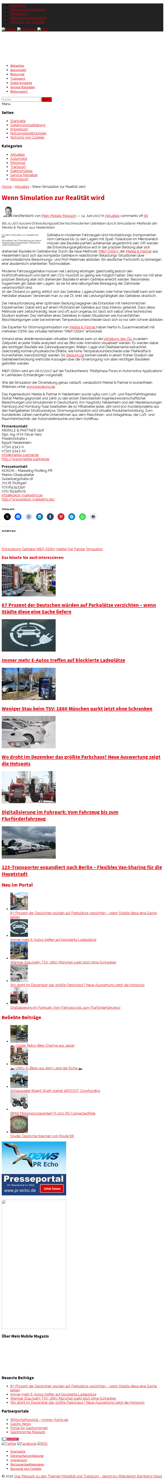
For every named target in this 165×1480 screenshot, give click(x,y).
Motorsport (19, 91)
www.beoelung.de (40, 387)
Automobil (18, 70)
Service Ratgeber (22, 87)
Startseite (18, 5)
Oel (70, 549)
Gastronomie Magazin (27, 1432)
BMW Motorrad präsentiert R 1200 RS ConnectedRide (52, 1113)
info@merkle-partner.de (20, 455)
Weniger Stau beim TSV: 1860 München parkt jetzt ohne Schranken (77, 708)
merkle (61, 549)
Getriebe (28, 549)
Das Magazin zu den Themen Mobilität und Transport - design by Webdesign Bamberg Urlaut (88, 1476)
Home (7, 187)
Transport (17, 78)
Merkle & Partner (139, 251)
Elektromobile (21, 83)
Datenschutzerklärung (27, 10)
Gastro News (20, 1424)
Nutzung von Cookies (27, 22)
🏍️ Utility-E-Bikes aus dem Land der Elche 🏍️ (46, 1068)
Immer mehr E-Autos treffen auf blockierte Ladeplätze (63, 660)
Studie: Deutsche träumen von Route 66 (42, 1136)
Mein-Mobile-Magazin (58, 216)
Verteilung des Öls (118, 339)
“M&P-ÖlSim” (109, 251)
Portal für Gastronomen (29, 1428)
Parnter (79, 549)
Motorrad (17, 74)
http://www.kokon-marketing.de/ (28, 499)
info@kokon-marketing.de (22, 495)
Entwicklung (11, 549)
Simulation (94, 549)
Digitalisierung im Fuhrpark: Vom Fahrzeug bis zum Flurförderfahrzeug (65, 1008)
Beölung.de (75, 355)
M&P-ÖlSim (45, 549)
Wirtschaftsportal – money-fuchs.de (39, 1420)
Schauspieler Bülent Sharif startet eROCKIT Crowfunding (55, 1091)
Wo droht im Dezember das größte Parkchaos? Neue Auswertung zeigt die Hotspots (77, 985)
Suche (46, 99)
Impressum (19, 14)
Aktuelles (17, 65)
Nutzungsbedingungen (28, 18)
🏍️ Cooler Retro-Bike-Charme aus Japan (42, 1045)
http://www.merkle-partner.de (25, 459)
